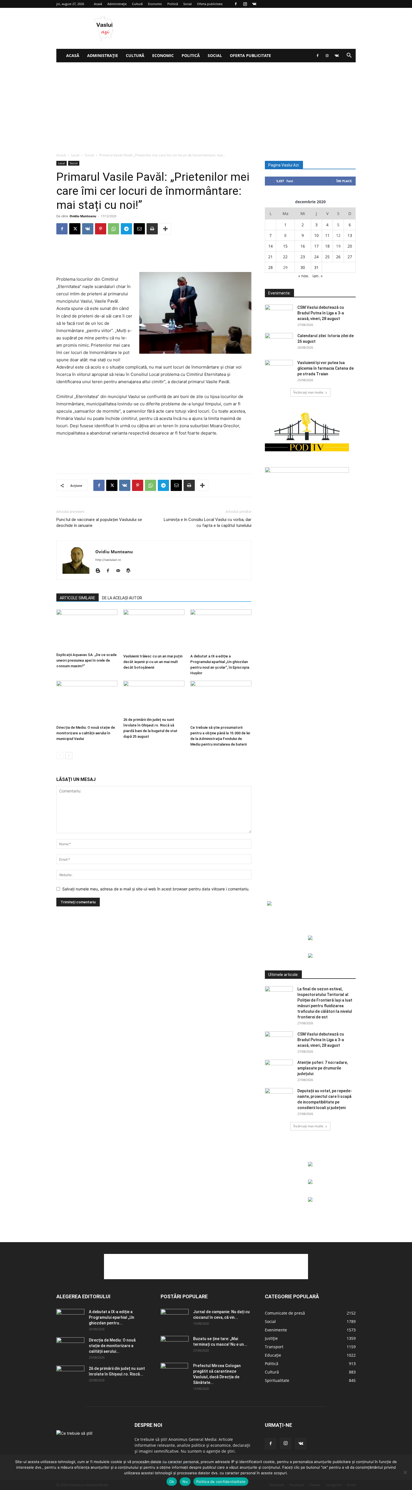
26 (338, 256)
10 (316, 235)
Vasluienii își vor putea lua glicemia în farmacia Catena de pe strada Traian (325, 368)
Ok (171, 1481)
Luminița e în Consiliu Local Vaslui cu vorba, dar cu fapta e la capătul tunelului (207, 522)
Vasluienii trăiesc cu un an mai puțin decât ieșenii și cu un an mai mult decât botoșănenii (152, 661)
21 (270, 256)
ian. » (318, 275)
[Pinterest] (100, 228)
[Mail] (120, 571)
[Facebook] (236, 4)
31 (316, 267)
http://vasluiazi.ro (108, 560)
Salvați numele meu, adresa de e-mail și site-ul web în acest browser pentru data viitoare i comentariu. (155, 888)
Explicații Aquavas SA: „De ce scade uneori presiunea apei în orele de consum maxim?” (86, 660)
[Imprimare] (152, 228)
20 (350, 246)
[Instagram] (245, 4)
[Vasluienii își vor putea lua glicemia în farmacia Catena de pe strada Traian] (279, 370)
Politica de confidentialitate (221, 1481)
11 (327, 235)
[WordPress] (130, 571)
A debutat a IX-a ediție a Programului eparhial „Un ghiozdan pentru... (111, 1317)
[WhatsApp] (113, 228)
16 (302, 246)
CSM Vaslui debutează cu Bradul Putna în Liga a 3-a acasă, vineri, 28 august (320, 313)
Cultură (137, 4)
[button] (349, 56)
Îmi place (344, 181)
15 (285, 246)
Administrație (117, 4)
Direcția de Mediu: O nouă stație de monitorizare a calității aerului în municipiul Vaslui (85, 733)
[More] (165, 228)
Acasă (98, 4)
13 (350, 235)
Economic (155, 4)
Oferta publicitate (210, 4)
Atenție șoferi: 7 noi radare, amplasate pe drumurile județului (322, 1068)
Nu (185, 1481)
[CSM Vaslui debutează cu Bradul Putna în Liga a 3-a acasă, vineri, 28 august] (279, 314)
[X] (74, 228)
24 (316, 256)
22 (285, 256)
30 (302, 267)
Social (187, 4)
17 (316, 246)
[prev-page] (59, 755)
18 (327, 246)
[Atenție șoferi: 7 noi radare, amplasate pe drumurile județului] (279, 1069)
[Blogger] (100, 571)
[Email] (139, 228)
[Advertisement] (206, 104)
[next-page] (68, 755)
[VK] (87, 228)
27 (350, 256)
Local (75, 155)
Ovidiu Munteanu (83, 216)
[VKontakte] (254, 4)
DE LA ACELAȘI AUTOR (122, 598)
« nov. (303, 275)
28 (270, 267)
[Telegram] (126, 228)
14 (270, 246)
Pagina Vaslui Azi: (284, 165)
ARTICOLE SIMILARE (77, 598)
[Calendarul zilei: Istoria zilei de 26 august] (279, 343)
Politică (172, 4)
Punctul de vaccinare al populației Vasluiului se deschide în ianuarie (99, 522)
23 (302, 256)
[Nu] (405, 1472)
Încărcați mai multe (308, 392)
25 (327, 256)
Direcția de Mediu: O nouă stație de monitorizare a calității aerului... (112, 1346)
